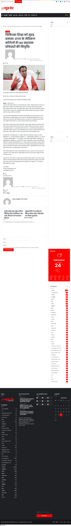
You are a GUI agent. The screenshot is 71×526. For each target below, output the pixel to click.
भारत (29, 15)
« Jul (55, 420)
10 (51, 377)
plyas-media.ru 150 (55, 352)
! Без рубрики (54, 372)
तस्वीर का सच (21, 15)
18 (58, 411)
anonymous (54, 363)
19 (60, 411)
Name (4, 238)
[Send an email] (25, 58)
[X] (5, 63)
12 (60, 408)
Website (5, 245)
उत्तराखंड (9, 26)
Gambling (53, 354)
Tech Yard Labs (28, 522)
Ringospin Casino (55, 370)
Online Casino (54, 368)
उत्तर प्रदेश (53, 330)
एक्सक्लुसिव (6, 15)
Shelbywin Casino (55, 366)
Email (4, 242)
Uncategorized (54, 292)
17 (55, 411)
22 (68, 411)
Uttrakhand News (7, 175)
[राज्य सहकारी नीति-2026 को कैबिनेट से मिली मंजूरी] (39, 398)
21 (66, 411)
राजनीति (25, 15)
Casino (52, 319)
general (53, 337)
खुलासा (52, 310)
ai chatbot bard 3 (55, 357)
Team (68, 522)
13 (63, 408)
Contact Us (34, 15)
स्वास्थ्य (52, 299)
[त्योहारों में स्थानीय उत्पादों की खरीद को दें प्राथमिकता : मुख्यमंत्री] (39, 401)
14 (66, 408)
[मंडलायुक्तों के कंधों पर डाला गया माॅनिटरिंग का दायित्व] (49, 456)
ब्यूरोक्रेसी (10, 15)
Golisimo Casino (54, 361)
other (52, 341)
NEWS (52, 334)
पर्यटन (52, 325)
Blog (52, 339)
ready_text (53, 328)
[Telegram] (7, 193)
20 (63, 411)
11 (58, 408)
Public (52, 317)
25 (58, 414)
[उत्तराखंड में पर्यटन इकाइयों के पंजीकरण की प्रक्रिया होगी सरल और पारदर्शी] (49, 398)
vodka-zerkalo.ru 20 (55, 359)
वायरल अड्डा (15, 15)
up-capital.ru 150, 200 (56, 348)
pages (52, 343)
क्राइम (52, 303)
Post (52, 379)
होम (2, 15)
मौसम (52, 308)
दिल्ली (52, 321)
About (65, 522)
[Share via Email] (8, 193)
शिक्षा (52, 301)
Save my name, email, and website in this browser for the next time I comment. (21, 247)
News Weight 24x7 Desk (20, 58)
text (52, 374)
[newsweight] (7, 8)
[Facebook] (3, 63)
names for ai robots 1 (56, 346)
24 (55, 414)
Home (5, 26)
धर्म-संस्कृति (53, 312)
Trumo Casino (54, 381)
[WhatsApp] (6, 63)
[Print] (9, 193)
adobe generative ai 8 (56, 350)
